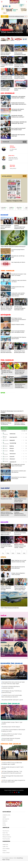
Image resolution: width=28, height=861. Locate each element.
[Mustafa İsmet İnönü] (7, 494)
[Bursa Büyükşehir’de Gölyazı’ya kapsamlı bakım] (6, 341)
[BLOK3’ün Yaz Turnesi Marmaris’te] (20, 527)
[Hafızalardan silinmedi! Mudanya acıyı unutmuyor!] (6, 119)
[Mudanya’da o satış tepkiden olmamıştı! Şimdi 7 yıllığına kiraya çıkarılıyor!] (6, 100)
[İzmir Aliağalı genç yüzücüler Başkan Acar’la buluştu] (6, 468)
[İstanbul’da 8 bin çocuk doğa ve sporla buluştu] (6, 481)
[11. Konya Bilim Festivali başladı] (7, 60)
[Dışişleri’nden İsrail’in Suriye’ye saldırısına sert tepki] (7, 582)
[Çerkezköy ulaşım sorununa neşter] (7, 83)
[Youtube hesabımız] (14, 792)
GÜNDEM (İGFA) (6, 815)
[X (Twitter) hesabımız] (12, 792)
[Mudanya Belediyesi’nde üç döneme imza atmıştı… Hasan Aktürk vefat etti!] (20, 507)
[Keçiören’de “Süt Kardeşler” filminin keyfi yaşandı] (20, 60)
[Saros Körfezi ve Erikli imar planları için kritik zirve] (7, 71)
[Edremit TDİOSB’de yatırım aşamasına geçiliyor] (7, 220)
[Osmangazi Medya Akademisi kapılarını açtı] (20, 71)
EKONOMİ (5, 821)
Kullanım (5, 850)
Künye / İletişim (6, 852)
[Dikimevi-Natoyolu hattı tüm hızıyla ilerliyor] (7, 48)
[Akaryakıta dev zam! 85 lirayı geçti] (6, 260)
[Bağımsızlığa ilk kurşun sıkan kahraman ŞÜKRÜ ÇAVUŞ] (20, 494)
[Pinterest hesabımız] (16, 792)
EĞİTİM (4, 825)
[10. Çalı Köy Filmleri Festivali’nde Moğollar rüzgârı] (7, 539)
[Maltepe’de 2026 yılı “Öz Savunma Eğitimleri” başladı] (7, 418)
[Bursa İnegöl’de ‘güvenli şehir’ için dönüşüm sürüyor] (6, 132)
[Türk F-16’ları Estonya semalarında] (14, 599)
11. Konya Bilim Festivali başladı (19, 16)
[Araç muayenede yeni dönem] (6, 266)
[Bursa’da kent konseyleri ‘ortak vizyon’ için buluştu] (6, 278)
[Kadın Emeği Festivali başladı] (20, 83)
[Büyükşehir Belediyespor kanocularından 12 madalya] (14, 402)
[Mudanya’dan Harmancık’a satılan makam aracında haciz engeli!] (6, 106)
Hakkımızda (5, 844)
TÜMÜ (24, 141)
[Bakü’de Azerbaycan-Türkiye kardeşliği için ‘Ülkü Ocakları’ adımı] (20, 582)
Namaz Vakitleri (6, 834)
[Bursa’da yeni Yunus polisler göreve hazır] (20, 346)
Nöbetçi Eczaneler (7, 836)
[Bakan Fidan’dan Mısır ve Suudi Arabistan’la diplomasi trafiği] (6, 564)
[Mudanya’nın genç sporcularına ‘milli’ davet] (6, 284)
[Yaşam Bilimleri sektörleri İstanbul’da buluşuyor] (14, 237)
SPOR (4, 823)
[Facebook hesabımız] (10, 792)
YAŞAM (4, 817)
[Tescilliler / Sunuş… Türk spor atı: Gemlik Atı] (7, 365)
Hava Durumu (6, 830)
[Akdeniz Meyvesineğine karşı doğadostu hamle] (20, 220)
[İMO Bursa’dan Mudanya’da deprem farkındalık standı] (20, 302)
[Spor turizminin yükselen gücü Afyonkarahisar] (6, 474)
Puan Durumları (6, 838)
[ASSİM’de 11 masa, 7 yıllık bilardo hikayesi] (20, 418)
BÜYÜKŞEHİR (6, 819)
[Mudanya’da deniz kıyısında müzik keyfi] (6, 138)
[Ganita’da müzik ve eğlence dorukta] (7, 527)
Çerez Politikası (6, 848)
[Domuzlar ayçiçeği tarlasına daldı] (6, 253)
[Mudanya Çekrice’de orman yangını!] (6, 290)
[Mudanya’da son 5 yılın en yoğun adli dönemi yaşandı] (20, 365)
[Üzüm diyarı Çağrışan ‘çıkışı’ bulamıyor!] (7, 379)
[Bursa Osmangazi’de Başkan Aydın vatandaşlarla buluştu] (6, 335)
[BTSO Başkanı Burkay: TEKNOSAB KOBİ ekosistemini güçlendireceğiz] (6, 322)
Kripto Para (5, 832)
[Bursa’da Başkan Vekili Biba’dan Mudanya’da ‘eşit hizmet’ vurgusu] (6, 126)
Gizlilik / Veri (5, 846)
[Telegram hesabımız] (18, 792)
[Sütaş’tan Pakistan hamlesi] (6, 328)
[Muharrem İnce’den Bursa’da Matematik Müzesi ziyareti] (7, 346)
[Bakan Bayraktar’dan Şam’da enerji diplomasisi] (6, 570)
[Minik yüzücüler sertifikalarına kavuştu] (20, 48)
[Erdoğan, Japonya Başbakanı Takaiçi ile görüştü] (6, 577)
